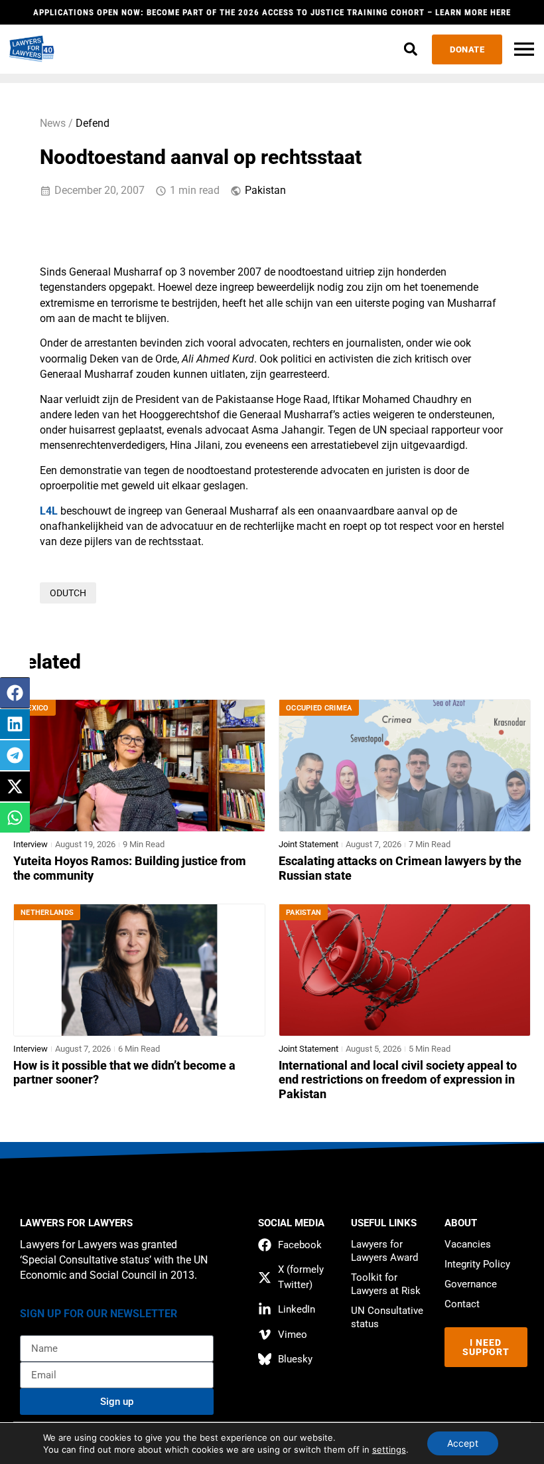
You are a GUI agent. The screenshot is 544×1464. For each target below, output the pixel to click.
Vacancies (467, 1244)
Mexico (35, 708)
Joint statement (308, 844)
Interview (30, 844)
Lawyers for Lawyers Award (384, 1250)
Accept (462, 1443)
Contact (462, 1304)
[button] (410, 49)
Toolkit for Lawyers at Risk (386, 1284)
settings (389, 1449)
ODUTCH (68, 593)
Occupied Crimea (319, 708)
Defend (92, 123)
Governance (470, 1284)
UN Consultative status (387, 1317)
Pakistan (265, 191)
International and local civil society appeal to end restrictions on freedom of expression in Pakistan (398, 1080)
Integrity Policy (477, 1264)
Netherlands (47, 912)
